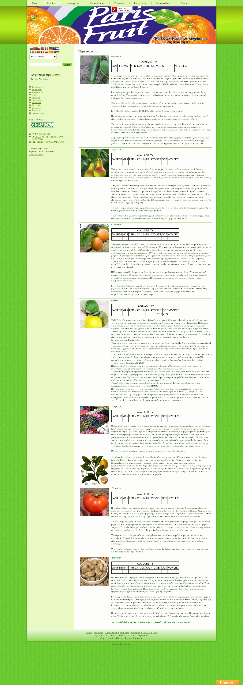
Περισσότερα (38, 112)
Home (34, 3)
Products (98, 632)
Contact (147, 632)
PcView (127, 644)
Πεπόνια (36, 97)
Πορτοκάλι (37, 99)
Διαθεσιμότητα (73, 3)
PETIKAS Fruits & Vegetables (179, 38)
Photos (184, 3)
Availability (111, 632)
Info (155, 632)
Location (135, 632)
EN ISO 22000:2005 (41, 134)
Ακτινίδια (36, 105)
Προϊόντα (51, 3)
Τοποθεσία (119, 3)
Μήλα (34, 94)
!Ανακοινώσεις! (163, 3)
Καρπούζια (37, 89)
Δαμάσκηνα (37, 86)
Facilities (124, 632)
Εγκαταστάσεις (97, 3)
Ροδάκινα (36, 102)
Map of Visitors (36, 154)
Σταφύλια (36, 107)
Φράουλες (36, 110)
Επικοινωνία (140, 3)
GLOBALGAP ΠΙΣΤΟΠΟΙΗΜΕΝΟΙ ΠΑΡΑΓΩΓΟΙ (48, 138)
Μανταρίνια (38, 92)
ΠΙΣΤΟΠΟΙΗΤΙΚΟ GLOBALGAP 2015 (49, 141)
